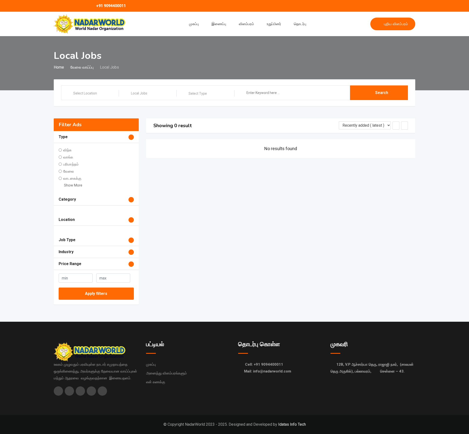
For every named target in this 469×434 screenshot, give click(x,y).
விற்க (67, 150)
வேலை (68, 171)
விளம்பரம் (246, 24)
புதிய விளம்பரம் (396, 24)
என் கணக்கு (155, 382)
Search (381, 92)
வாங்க (68, 157)
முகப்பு (194, 24)
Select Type (198, 93)
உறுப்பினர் (274, 24)
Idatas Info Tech (292, 424)
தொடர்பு (300, 24)
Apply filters (96, 293)
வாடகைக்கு (72, 178)
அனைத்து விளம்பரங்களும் (166, 373)
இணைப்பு (219, 24)
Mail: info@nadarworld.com (267, 371)
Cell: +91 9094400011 (264, 364)
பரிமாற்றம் (71, 164)
